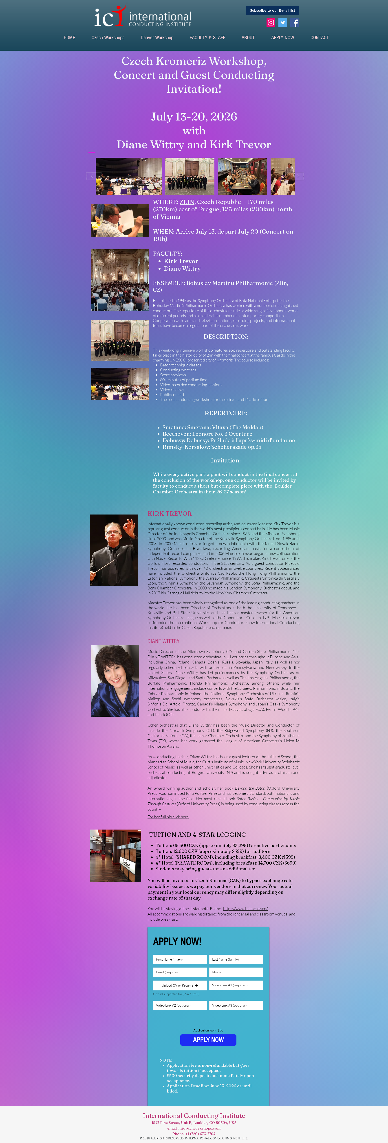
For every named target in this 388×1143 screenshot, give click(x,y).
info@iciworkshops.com (199, 1128)
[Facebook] (294, 22)
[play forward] (296, 176)
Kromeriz (225, 359)
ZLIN (187, 202)
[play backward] (94, 176)
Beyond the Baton (250, 788)
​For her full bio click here (168, 816)
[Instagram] (271, 22)
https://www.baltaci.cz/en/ (245, 908)
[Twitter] (282, 22)
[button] (107, 37)
